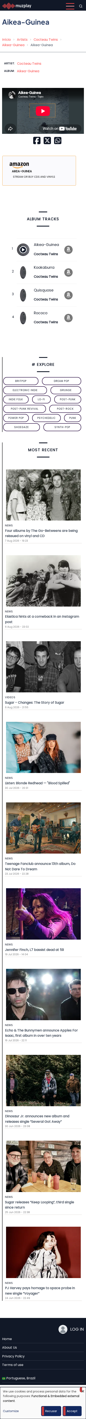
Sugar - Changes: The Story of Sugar (34, 702)
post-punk (68, 399)
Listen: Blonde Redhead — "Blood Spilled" (37, 783)
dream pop (61, 381)
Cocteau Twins (46, 39)
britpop (21, 381)
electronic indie (25, 390)
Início (6, 39)
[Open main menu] (70, 6)
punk (72, 418)
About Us (9, 1347)
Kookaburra (44, 267)
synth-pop (62, 427)
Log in (77, 1329)
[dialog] (43, 1403)
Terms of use (12, 1364)
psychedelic (46, 418)
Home (7, 1339)
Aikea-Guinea (13, 45)
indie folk (16, 399)
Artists (22, 39)
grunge (66, 390)
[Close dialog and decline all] (83, 1389)
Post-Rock (65, 408)
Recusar (51, 1411)
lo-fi (41, 399)
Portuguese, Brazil (20, 1378)
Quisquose (43, 290)
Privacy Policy (13, 1356)
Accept (72, 1411)
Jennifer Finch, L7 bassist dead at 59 (34, 949)
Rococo (40, 312)
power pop (16, 418)
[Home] (17, 6)
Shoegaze (21, 427)
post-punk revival (24, 408)
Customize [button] (11, 1411)
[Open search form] (81, 6)
